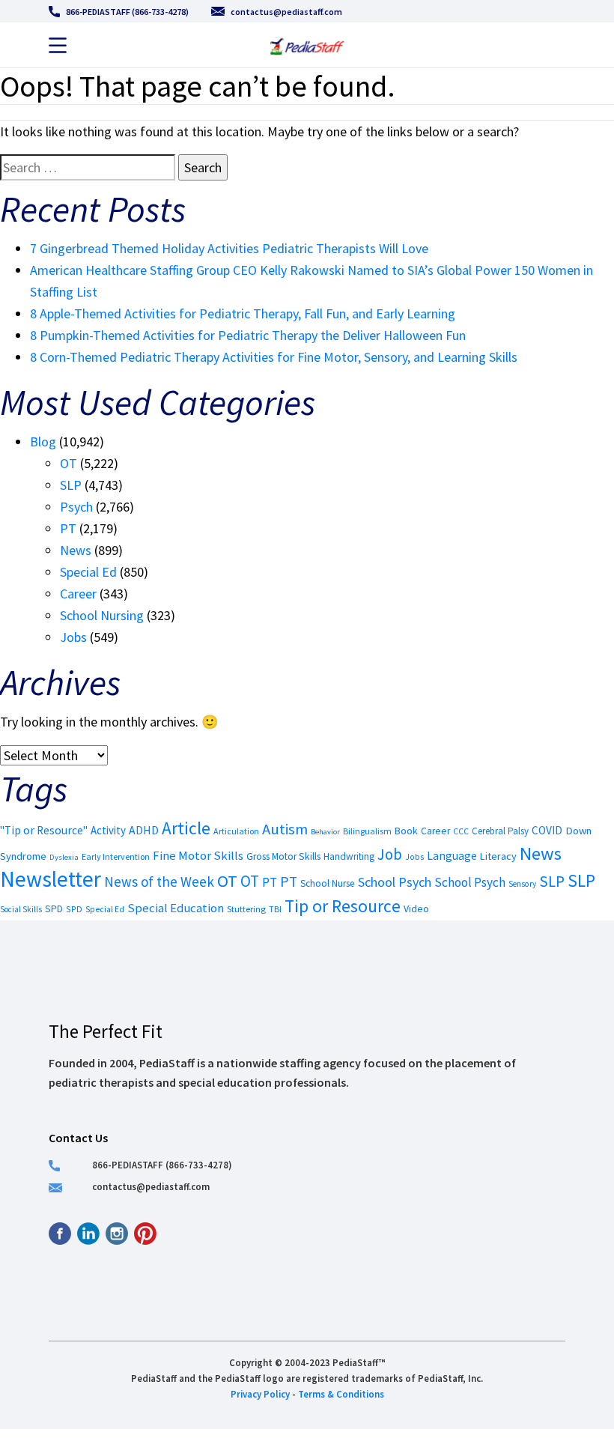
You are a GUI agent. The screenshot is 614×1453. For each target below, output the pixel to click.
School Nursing (102, 615)
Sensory (522, 884)
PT (68, 528)
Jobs (73, 637)
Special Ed (88, 571)
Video (416, 908)
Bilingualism (367, 831)
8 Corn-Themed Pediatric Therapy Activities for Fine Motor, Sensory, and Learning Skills (273, 356)
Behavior (325, 832)
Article (186, 828)
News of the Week (159, 882)
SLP (71, 485)
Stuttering (246, 908)
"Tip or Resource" (44, 830)
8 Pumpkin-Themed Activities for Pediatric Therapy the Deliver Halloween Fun (248, 335)
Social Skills (21, 909)
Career (78, 593)
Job (389, 854)
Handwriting (348, 856)
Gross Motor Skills (283, 856)
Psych (76, 506)
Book (406, 830)
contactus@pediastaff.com (286, 11)
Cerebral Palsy (500, 831)
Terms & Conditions (341, 1394)
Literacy (498, 856)
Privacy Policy (260, 1394)
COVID (547, 830)
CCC (461, 831)
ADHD (144, 829)
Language (452, 856)
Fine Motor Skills (198, 855)
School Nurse (327, 883)
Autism (285, 829)
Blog (43, 441)
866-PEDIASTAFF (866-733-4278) (127, 11)
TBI (275, 908)
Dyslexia (64, 857)
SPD (54, 909)
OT (68, 463)
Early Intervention (116, 856)
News (75, 550)
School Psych (394, 882)
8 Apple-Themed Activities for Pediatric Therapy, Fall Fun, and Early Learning (242, 313)
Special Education (175, 908)
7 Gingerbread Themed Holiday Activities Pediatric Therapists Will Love (229, 248)
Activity (108, 830)
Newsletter (50, 879)
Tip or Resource (343, 906)
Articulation (236, 831)
